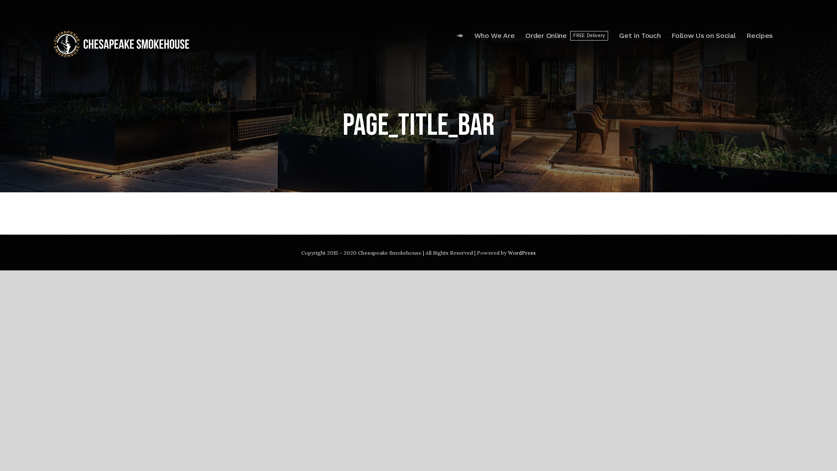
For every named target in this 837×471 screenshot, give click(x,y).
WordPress (522, 252)
